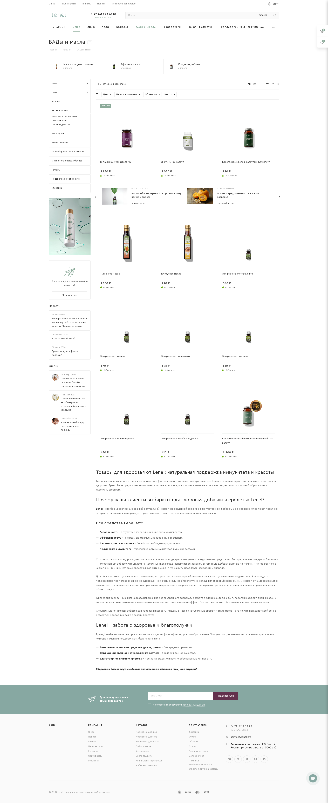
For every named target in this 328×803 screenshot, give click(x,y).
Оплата (192, 737)
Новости (54, 306)
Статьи (53, 366)
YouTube (255, 759)
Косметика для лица (146, 732)
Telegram (246, 759)
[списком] (272, 84)
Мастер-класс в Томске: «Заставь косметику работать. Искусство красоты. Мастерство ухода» (69, 322)
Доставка (194, 732)
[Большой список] (254, 84)
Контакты (93, 751)
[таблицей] (278, 84)
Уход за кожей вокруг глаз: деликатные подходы (73, 426)
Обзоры (193, 741)
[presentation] (95, 196)
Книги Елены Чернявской (149, 761)
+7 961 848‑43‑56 (105, 14)
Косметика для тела (146, 737)
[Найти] (275, 15)
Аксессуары (142, 751)
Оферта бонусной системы (203, 769)
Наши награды (95, 746)
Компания (95, 725)
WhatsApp (264, 759)
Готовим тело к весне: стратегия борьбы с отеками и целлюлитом (73, 382)
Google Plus (238, 759)
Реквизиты (93, 761)
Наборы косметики (146, 765)
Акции (53, 725)
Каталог (141, 725)
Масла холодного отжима (64, 116)
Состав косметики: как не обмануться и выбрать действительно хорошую (73, 404)
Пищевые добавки (61, 125)
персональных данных (193, 705)
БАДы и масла (143, 746)
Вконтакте (229, 759)
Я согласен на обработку (179, 705)
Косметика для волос (147, 741)
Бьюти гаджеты (144, 756)
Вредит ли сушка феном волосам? (65, 353)
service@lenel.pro (241, 737)
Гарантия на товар (198, 751)
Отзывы (92, 741)
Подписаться (226, 696)
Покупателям (198, 725)
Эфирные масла (59, 120)
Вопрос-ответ (196, 756)
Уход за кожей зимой (63, 339)
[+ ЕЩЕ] (274, 27)
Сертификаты (95, 756)
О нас (91, 732)
